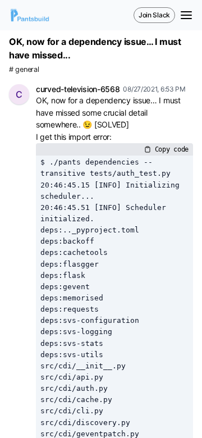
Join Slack (154, 15)
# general (24, 69)
